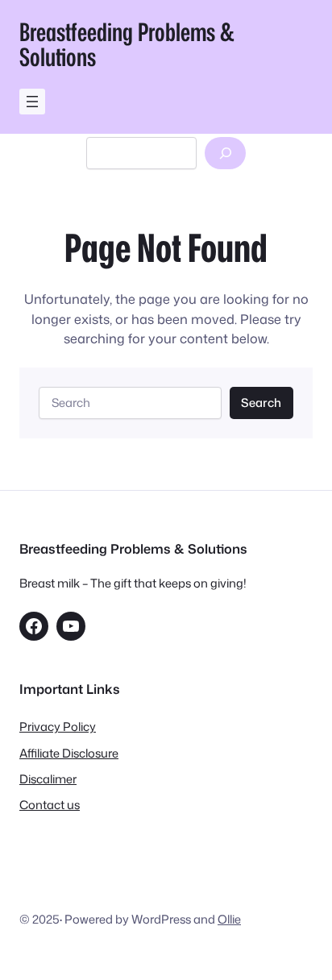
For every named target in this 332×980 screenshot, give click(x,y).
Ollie (229, 919)
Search (261, 402)
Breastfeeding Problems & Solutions (126, 44)
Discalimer (48, 778)
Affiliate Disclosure (68, 753)
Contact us (49, 804)
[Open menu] (32, 101)
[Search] (225, 153)
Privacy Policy (57, 726)
